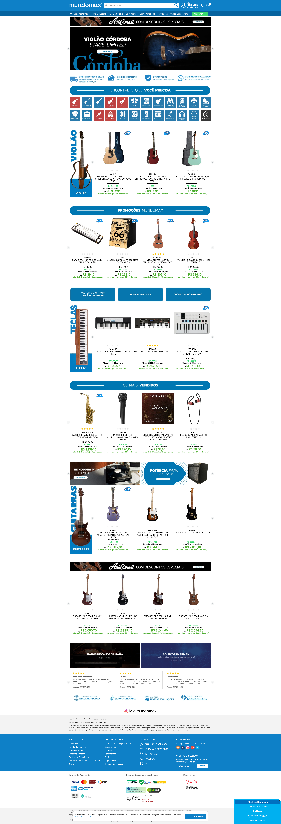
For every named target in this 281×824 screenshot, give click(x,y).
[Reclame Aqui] (136, 791)
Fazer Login (192, 5)
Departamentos (81, 14)
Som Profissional (147, 14)
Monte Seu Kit (116, 14)
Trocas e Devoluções (114, 764)
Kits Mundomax (100, 14)
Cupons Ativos (111, 760)
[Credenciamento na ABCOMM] (160, 783)
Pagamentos (110, 754)
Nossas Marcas (76, 750)
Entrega (108, 750)
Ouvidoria (73, 764)
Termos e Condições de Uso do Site (85, 760)
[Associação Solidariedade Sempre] (148, 799)
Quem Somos (75, 743)
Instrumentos (131, 14)
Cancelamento (111, 747)
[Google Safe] (146, 783)
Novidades (163, 14)
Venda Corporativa (179, 14)
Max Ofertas (200, 14)
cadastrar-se (193, 7)
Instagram (151, 754)
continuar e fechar (195, 816)
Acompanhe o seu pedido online (119, 743)
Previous (68, 48)
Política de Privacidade (79, 757)
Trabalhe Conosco (77, 754)
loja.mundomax (142, 711)
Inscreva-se (203, 766)
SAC (147, 763)
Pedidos (108, 757)
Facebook (150, 758)
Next (212, 48)
